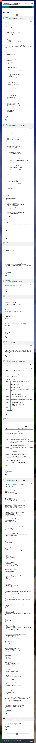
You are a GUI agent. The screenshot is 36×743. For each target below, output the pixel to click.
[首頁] (10, 3)
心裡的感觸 (8, 726)
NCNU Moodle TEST (5, 7)
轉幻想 (6, 17)
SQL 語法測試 (7, 280)
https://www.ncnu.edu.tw (8, 741)
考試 (7, 333)
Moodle (8, 272)
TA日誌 (11, 410)
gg (7, 116)
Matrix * (6, 124)
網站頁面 (6, 9)
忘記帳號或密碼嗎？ (30, 4)
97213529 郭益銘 (10, 18)
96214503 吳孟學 (10, 361)
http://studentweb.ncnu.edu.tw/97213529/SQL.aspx (13, 285)
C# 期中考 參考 (7, 479)
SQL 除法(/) (7, 242)
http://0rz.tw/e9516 (11, 486)
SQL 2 (6, 295)
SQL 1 (6, 341)
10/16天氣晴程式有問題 (9, 717)
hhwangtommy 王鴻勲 (10, 719)
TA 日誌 (6, 360)
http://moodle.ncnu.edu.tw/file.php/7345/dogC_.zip (16, 484)
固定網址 (6, 117)
